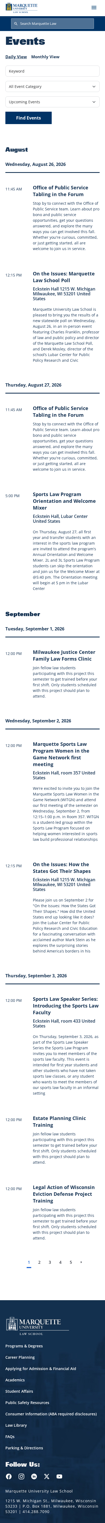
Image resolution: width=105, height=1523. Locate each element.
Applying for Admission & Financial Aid (40, 1368)
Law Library (16, 1425)
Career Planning (20, 1357)
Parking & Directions (24, 1447)
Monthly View (45, 56)
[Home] (21, 7)
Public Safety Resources (27, 1402)
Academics (15, 1379)
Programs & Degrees (24, 1345)
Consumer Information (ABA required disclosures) (51, 1413)
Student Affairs (19, 1391)
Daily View (16, 56)
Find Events (28, 118)
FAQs (10, 1436)
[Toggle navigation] (94, 7)
